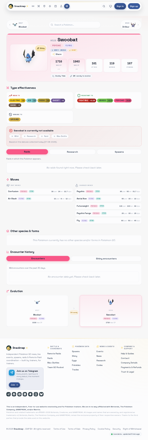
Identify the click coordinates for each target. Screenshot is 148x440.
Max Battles (53, 362)
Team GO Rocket (55, 367)
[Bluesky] (41, 394)
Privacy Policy (89, 429)
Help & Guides (127, 353)
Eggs (74, 360)
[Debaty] (30, 394)
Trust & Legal (127, 371)
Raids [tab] (27, 151)
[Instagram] (19, 394)
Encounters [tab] (38, 258)
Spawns (76, 351)
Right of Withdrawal (132, 429)
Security (117, 429)
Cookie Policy (104, 429)
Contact (125, 358)
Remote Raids (54, 353)
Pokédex (76, 365)
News (99, 356)
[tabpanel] (74, 165)
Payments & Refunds (131, 367)
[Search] (104, 6)
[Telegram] (8, 394)
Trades (75, 369)
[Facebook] (14, 394)
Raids (50, 358)
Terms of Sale (74, 429)
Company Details (129, 362)
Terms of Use (59, 429)
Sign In (120, 6)
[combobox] (75, 24)
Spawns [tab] (119, 151)
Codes (100, 365)
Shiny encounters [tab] (106, 258)
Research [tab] (72, 151)
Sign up (134, 6)
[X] (25, 394)
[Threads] (36, 394)
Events (100, 351)
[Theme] (110, 6)
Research (101, 360)
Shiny (42, 48)
